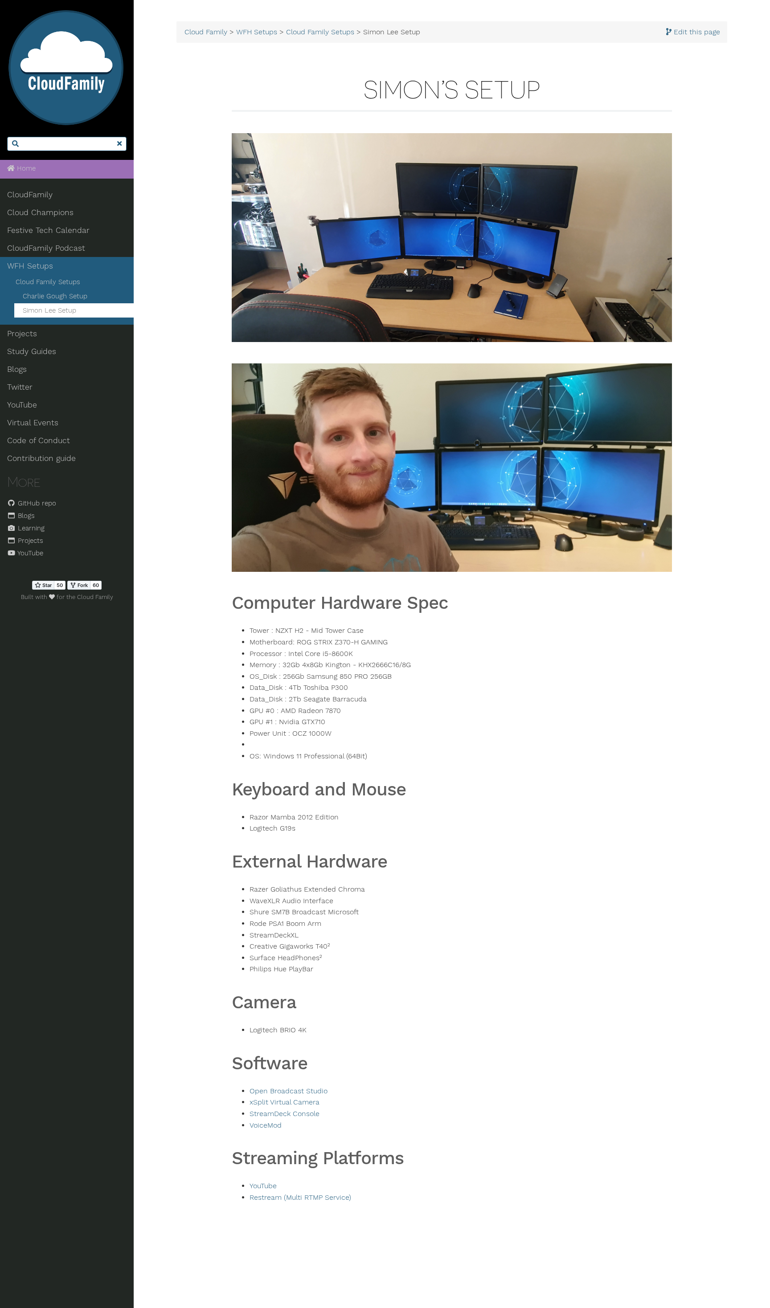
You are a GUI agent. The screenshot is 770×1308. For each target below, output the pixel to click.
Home (25, 168)
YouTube (22, 404)
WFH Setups (30, 265)
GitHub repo (36, 503)
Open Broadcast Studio (289, 1091)
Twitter (20, 387)
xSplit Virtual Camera (284, 1102)
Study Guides (31, 351)
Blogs (17, 369)
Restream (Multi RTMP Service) (300, 1198)
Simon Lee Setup (49, 310)
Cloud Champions (40, 212)
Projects (22, 333)
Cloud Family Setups (48, 282)
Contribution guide (41, 458)
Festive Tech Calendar (48, 230)
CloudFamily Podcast (46, 248)
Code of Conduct (38, 440)
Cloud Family (205, 32)
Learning (30, 528)
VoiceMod (266, 1125)
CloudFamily (30, 194)
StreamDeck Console (284, 1114)
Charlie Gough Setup (55, 296)
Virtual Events (32, 422)
